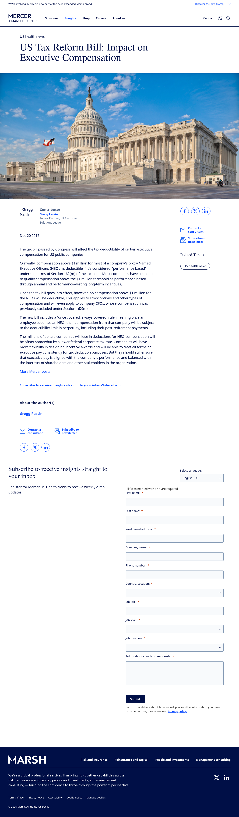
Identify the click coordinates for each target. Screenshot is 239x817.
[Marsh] (27, 760)
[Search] (228, 18)
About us (119, 18)
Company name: (136, 547)
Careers (101, 18)
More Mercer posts (35, 371)
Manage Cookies (96, 798)
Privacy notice (36, 798)
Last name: (133, 511)
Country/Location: (138, 584)
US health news (32, 36)
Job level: (131, 620)
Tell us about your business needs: (148, 656)
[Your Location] (220, 18)
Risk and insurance (94, 760)
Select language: (191, 471)
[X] (216, 777)
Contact (208, 18)
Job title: (131, 602)
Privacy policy (177, 711)
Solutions (51, 18)
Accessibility (55, 798)
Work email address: (139, 529)
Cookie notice (74, 798)
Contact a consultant (35, 431)
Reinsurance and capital (131, 760)
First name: (133, 493)
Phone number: (136, 566)
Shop (86, 18)
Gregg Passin (49, 214)
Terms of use (16, 798)
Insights (70, 18)
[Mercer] (23, 18)
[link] (24, 447)
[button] (229, 4)
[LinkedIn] (226, 777)
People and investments (172, 760)
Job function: (134, 638)
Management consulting (213, 760)
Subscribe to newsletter (70, 431)
